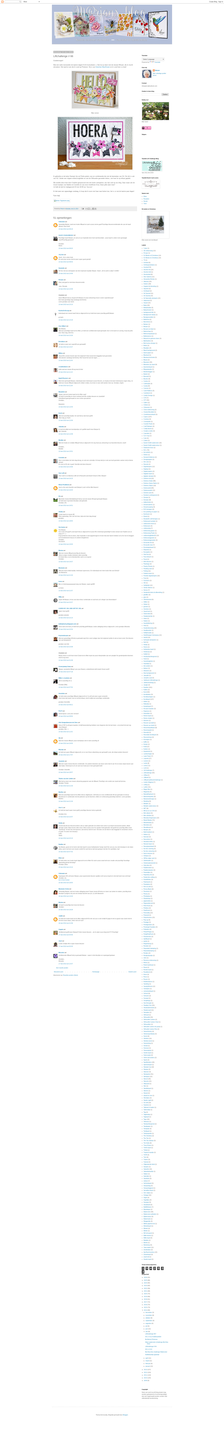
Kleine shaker (148, 718)
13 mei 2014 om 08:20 (66, 248)
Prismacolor (147, 936)
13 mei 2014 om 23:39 (66, 647)
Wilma (61, 353)
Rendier (146, 946)
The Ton (146, 1138)
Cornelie (61, 457)
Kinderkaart (147, 706)
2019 (145, 1296)
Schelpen (147, 989)
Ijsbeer (146, 668)
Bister (145, 345)
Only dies (146, 865)
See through (147, 1003)
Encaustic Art (148, 542)
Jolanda (61, 426)
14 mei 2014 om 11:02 (66, 732)
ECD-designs (148, 509)
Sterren (146, 1091)
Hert (145, 642)
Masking (146, 801)
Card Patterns (148, 391)
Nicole (146, 201)
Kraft (145, 746)
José (60, 941)
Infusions (146, 671)
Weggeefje (147, 1221)
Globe (145, 604)
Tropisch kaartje (149, 1152)
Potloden (146, 929)
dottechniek (147, 502)
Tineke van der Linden (66, 778)
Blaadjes (146, 348)
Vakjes (146, 1174)
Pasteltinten (147, 879)
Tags (145, 1119)
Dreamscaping (148, 507)
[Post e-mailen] (82, 208)
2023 (145, 1285)
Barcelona (147, 322)
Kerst (145, 692)
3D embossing (148, 251)
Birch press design (149, 343)
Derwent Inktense (149, 457)
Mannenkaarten (149, 796)
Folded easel (148, 573)
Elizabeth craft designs (151, 519)
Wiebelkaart (147, 1226)
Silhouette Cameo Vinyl (151, 1022)
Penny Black (147, 889)
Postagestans (148, 924)
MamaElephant (148, 794)
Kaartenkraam (63, 635)
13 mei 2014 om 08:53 (66, 262)
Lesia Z (146, 765)
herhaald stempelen (150, 640)
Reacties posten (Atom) (70, 975)
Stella (60, 823)
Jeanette (61, 761)
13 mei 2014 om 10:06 (66, 273)
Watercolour (147, 1216)
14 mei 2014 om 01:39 (66, 660)
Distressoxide (148, 490)
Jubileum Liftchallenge (151, 680)
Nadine (61, 844)
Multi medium (148, 832)
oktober (148, 1318)
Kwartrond (147, 751)
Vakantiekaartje (148, 1171)
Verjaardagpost (148, 1188)
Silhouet (146, 1015)
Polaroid (146, 915)
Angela (61, 929)
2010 (145, 1378)
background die (148, 312)
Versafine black (148, 1190)
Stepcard (146, 1083)
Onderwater (147, 860)
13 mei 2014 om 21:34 (66, 575)
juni (146, 1329)
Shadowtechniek (149, 1007)
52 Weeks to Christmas (151, 258)
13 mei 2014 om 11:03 (66, 360)
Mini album (147, 813)
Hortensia (147, 652)
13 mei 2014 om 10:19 (66, 320)
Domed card (147, 493)
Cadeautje (147, 383)
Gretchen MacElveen (103, 67)
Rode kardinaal (148, 965)
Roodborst (147, 972)
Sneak (146, 1046)
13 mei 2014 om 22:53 (66, 629)
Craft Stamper (148, 426)
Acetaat (146, 262)
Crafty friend (147, 428)
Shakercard (147, 1010)
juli (146, 1326)
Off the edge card (149, 858)
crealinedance (63, 367)
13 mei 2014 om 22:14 (66, 618)
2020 (145, 1294)
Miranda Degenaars (150, 818)
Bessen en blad (148, 329)
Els (60, 496)
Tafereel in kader (149, 1107)
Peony (146, 894)
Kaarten (146, 687)
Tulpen (146, 1159)
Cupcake (146, 433)
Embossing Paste (149, 533)
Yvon (145, 203)
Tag (145, 1112)
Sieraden (146, 1012)
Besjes (146, 326)
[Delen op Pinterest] (95, 209)
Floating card (148, 568)
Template (146, 1129)
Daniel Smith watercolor (151, 443)
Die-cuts (146, 462)
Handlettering (148, 623)
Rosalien (146, 199)
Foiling (146, 571)
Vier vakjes (147, 1193)
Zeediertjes (147, 1250)
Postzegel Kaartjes (149, 927)
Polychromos (148, 917)
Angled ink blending (150, 286)
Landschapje (148, 754)
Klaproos (146, 711)
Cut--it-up (146, 436)
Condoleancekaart (149, 414)
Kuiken (146, 749)
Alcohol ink (147, 269)
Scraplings (147, 1000)
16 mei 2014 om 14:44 (66, 896)
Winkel (146, 1228)
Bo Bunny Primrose (151, 1339)
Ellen (60, 858)
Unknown (62, 222)
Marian (61, 550)
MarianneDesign (149, 799)
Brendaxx (62, 341)
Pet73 (60, 711)
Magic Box (147, 789)
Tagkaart (146, 1117)
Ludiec (146, 787)
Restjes (146, 953)
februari (148, 1363)
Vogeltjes (146, 1200)
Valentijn (146, 1176)
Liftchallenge (148, 773)
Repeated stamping (150, 948)
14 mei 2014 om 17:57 (66, 755)
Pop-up (146, 920)
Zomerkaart (147, 1254)
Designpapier (148, 459)
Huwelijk (146, 663)
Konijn (146, 744)
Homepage (95, 972)
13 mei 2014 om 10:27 (66, 347)
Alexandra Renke (149, 279)
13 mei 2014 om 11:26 (66, 385)
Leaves (146, 761)
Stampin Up (147, 1067)
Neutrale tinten (148, 841)
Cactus (146, 381)
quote (145, 941)
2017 (145, 1302)
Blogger (125, 1415)
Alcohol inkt (147, 272)
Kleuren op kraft (149, 723)
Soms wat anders (149, 1057)
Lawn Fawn (147, 756)
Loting (145, 784)
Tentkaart (146, 1131)
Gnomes (146, 609)
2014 (145, 1310)
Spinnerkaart (148, 1065)
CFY (145, 400)
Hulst (145, 659)
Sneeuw (146, 1048)
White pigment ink (149, 1223)
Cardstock (147, 393)
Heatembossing (149, 628)
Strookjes (146, 1098)
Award (146, 303)
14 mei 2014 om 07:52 (66, 687)
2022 (145, 1288)
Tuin (145, 1157)
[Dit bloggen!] (89, 209)
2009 (145, 1380)
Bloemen (146, 362)
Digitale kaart (148, 474)
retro (145, 958)
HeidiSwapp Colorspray (151, 635)
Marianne (62, 568)
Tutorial (146, 1162)
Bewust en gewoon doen (151, 338)
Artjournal (147, 300)
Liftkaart (146, 777)
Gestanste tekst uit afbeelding (153, 592)
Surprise (146, 1105)
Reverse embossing (150, 960)
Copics (146, 417)
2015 (145, 1307)
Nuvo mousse (148, 853)
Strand (146, 1093)
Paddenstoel (148, 867)
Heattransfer (147, 630)
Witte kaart (147, 1238)
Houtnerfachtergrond (150, 656)
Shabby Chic (148, 1005)
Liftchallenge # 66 (151, 1346)
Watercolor (147, 1212)
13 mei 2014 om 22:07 (66, 602)
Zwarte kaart (147, 1259)
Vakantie (146, 1169)
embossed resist (149, 523)
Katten (146, 690)
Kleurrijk (146, 732)
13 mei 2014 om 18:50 (66, 521)
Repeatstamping (149, 951)
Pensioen (147, 891)
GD (145, 583)
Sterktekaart (147, 1088)
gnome (146, 606)
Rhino (145, 962)
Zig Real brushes (149, 1252)
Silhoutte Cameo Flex (150, 1029)
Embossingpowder (149, 540)
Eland (145, 516)
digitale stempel (149, 476)
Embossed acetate (149, 521)
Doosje (146, 497)
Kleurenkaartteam (149, 727)
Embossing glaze (149, 531)
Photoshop (147, 898)
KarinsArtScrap (64, 310)
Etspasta (146, 550)
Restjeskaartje (148, 955)
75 (144, 260)
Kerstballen (147, 694)
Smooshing (147, 1043)
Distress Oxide (148, 481)
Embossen (147, 526)
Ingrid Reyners (63, 378)
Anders (146, 284)
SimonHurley (148, 1031)
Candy (146, 386)
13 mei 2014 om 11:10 (66, 372)
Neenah (146, 837)
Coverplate (147, 421)
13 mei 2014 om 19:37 (66, 561)
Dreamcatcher (148, 504)
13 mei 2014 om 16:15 (66, 478)
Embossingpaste (149, 538)
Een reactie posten (62, 968)
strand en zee (148, 1095)
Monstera (146, 825)
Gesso (146, 590)
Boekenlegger (148, 372)
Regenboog (147, 943)
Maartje (61, 749)
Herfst (145, 637)
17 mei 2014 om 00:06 (66, 935)
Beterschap (147, 331)
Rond (145, 967)
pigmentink (147, 901)
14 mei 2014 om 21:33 (66, 786)
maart (147, 1361)
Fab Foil (146, 554)
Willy (60, 597)
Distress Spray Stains (150, 483)
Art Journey (147, 296)
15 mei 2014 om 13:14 (66, 867)
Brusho (146, 379)
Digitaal (146, 469)
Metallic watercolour (150, 806)
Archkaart (147, 291)
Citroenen (147, 407)
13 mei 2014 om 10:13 (66, 304)
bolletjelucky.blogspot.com (67, 624)
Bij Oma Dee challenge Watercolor (156, 1352)
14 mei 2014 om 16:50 (66, 743)
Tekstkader (147, 1126)
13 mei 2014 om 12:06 (66, 420)
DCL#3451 (147, 452)
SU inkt (146, 1102)
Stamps (146, 1069)
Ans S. (61, 807)
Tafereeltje (147, 1110)
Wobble (146, 1240)
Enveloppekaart (149, 547)
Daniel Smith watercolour (151, 445)
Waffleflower (147, 1207)
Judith (61, 916)
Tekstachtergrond (149, 1124)
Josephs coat (148, 678)
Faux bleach (147, 557)
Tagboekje (147, 1114)
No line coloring (149, 848)
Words (146, 1242)
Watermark (147, 1219)
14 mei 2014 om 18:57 (66, 772)
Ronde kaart (147, 970)
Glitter (145, 602)
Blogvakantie (148, 369)
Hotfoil (146, 654)
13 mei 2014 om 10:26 (66, 335)
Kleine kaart (147, 716)
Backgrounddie (148, 317)
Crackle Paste (148, 424)
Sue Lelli (62, 473)
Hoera (145, 647)
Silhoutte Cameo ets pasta (152, 1026)
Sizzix (145, 1036)
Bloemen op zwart (149, 364)
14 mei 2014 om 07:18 (66, 672)
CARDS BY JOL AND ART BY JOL (70, 608)
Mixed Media (148, 820)
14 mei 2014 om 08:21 (66, 705)
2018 (145, 1299)
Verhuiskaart (147, 1183)
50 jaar (146, 253)
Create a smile (148, 431)
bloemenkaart (148, 367)
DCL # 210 (148, 1349)
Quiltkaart (147, 939)
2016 (145, 1304)
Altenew (146, 281)
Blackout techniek (149, 357)
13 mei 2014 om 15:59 (66, 467)
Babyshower (147, 310)
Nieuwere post (58, 972)
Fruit (145, 578)
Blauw (145, 360)
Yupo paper (147, 1247)
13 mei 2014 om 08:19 (66, 229)
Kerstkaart (147, 699)
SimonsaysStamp (149, 1034)
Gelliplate (147, 585)
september (149, 1320)
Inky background (149, 673)
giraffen (146, 595)
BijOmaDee (147, 341)
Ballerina (146, 319)
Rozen (146, 979)
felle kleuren (147, 561)
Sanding (146, 984)
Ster (145, 1086)
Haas (145, 618)
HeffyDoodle (147, 633)
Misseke (61, 952)
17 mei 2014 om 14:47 (66, 964)
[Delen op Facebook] (93, 209)
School (146, 993)
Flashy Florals (148, 566)
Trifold (145, 1150)
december (148, 1312)
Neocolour (147, 839)
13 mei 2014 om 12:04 (66, 407)
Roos (145, 974)
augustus (148, 1323)
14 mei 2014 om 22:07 (66, 817)
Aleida (61, 512)
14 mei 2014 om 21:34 (66, 801)
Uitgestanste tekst (149, 1164)
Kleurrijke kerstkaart (150, 735)
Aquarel (146, 288)
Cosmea (146, 419)
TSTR (145, 1155)
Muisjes (146, 830)
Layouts (146, 758)
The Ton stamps (149, 1140)
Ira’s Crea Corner (64, 880)
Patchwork (147, 882)
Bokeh (146, 374)
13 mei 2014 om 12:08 (66, 434)
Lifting (145, 775)
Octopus (146, 856)
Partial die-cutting (149, 877)
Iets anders (147, 666)
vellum (146, 1181)
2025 (145, 1280)
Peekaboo (147, 884)
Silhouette (147, 1017)
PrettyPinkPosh (148, 934)
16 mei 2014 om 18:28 (66, 909)
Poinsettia (147, 913)
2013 (145, 1369)
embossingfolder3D (150, 535)
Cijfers (146, 402)
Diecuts (146, 464)
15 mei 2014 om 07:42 (66, 852)
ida (60, 738)
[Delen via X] (91, 209)
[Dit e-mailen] (86, 209)
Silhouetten (147, 1024)
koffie (145, 742)
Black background (149, 350)
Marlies (61, 792)
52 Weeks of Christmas (151, 255)
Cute (145, 438)
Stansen (146, 1072)
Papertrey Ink (148, 875)
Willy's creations (64, 678)
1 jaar (145, 248)
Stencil (146, 1079)
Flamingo (146, 564)
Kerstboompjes (148, 697)
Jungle (146, 685)
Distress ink (147, 478)
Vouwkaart (147, 1205)
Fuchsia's (146, 580)
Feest (145, 559)
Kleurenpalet (148, 730)
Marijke (61, 440)
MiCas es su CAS (149, 811)
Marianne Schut (64, 889)
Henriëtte (62, 693)
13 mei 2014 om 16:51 (66, 505)
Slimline (146, 1038)
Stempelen (147, 1074)
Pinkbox (146, 908)
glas (145, 597)
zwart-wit (146, 1257)
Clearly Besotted (149, 412)
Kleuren (146, 720)
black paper (147, 353)
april (147, 1358)
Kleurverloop (148, 737)
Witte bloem (147, 1235)
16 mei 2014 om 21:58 (66, 923)
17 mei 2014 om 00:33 (66, 946)
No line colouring (149, 851)
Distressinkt (147, 488)
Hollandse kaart (149, 649)
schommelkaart (148, 991)
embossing (147, 528)
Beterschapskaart (149, 333)
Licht (145, 768)
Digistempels (148, 466)
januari (147, 1366)
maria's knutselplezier (66, 235)
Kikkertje (146, 704)
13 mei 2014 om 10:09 (66, 289)
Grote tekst (147, 614)
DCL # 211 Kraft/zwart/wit (153, 1336)
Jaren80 (146, 675)
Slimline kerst (148, 1041)
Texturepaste (148, 1133)
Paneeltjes (147, 872)
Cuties (146, 440)
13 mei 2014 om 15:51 (66, 451)
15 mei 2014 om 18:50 (66, 882)
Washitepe (147, 1209)
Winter (146, 1231)
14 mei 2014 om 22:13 (66, 838)
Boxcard (146, 376)
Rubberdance (148, 981)
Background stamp (149, 315)
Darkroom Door (148, 447)
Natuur (146, 834)
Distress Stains (148, 485)
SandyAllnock (148, 986)
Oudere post (132, 972)
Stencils (146, 1081)
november (148, 1315)
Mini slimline (147, 815)
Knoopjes (147, 739)
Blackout (146, 355)
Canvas (146, 388)
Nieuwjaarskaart (149, 846)
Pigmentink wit (148, 903)
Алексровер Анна (65, 666)
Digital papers (148, 471)
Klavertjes (147, 713)
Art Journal (147, 293)
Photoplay (147, 896)
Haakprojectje (148, 616)
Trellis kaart (147, 1147)
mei (146, 1331)
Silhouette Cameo (149, 1019)
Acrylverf (146, 267)
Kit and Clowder (149, 708)
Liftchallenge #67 (150, 1334)
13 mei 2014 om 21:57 (66, 590)
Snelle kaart (147, 1053)
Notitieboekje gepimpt (152, 1354)
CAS (145, 398)
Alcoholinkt (147, 274)
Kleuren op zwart (149, 725)
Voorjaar (146, 1202)
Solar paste (147, 1055)
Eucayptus (147, 552)
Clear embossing (149, 409)
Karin (60, 413)
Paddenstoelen (148, 870)
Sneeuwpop (147, 1050)
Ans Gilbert (62, 326)
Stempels (146, 1076)
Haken (146, 621)
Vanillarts (146, 1178)
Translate (157, 62)
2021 (145, 1291)
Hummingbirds (148, 661)
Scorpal (146, 998)
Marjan (157, 70)
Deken (146, 455)
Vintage (146, 1195)
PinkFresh (147, 910)
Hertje (145, 644)
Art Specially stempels (151, 298)
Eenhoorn (147, 514)
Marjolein (62, 392)
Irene (60, 581)
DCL (145, 450)
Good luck (147, 611)
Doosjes (146, 500)
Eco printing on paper (150, 512)
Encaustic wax (148, 545)
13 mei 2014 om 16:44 (66, 490)
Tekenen (146, 1121)
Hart (145, 625)
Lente (145, 763)
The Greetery (148, 1136)
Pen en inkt (147, 886)
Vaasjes (146, 1167)
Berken (146, 324)
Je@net (61, 254)
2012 (145, 1372)
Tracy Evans (147, 1145)
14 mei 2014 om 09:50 (66, 716)
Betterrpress (147, 336)
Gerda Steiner (148, 587)
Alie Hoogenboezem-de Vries (68, 722)
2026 (145, 1277)
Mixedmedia (147, 822)
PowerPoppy (148, 932)
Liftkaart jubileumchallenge (152, 780)
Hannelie (61, 268)
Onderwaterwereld (149, 863)
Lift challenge (148, 770)
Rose (145, 977)
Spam (145, 1060)
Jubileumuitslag (149, 682)
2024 (145, 1283)
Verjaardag (147, 1186)
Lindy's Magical (148, 782)
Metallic (146, 803)
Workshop (147, 1245)
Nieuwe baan (148, 844)
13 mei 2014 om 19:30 (66, 544)
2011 (145, 1375)
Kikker (145, 701)
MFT (145, 808)
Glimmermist (147, 599)
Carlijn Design (148, 395)
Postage (146, 922)
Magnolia (146, 792)
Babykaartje (147, 307)
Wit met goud (148, 1233)
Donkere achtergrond (150, 495)
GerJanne (62, 527)
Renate (61, 280)
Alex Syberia (148, 277)
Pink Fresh (147, 906)
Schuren (146, 996)
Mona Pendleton (64, 485)
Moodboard (147, 827)
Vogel (145, 1197)
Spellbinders (148, 1062)
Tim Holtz (146, 1143)
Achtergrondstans (149, 265)
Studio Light (147, 1100)
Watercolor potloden (150, 1214)
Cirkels (146, 405)
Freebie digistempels (150, 576)
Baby (145, 305)
